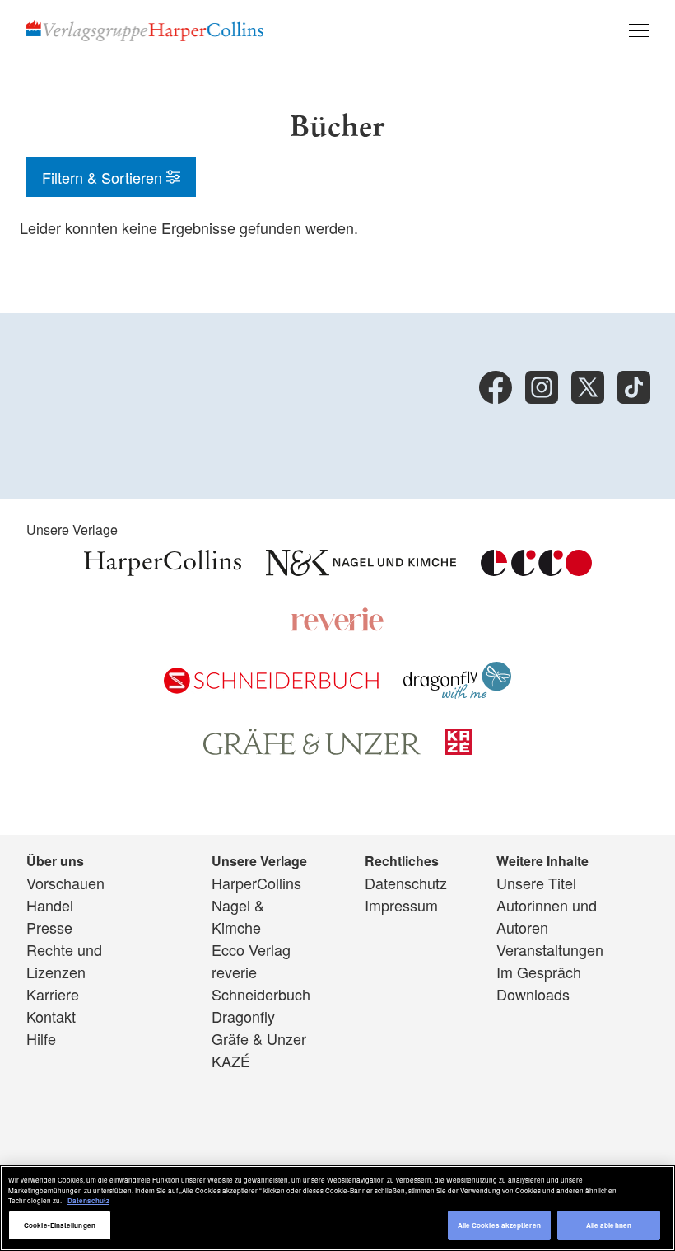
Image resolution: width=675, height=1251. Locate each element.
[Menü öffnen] (639, 30)
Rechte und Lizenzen (64, 960)
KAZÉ (231, 1060)
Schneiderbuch (261, 994)
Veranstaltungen (549, 949)
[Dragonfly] (457, 692)
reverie (234, 971)
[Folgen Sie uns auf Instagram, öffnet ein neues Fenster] (541, 387)
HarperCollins (256, 882)
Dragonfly (243, 1016)
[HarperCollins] (162, 569)
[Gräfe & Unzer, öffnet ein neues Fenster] (312, 749)
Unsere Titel (536, 882)
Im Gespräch (538, 971)
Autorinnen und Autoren (546, 916)
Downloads (533, 994)
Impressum (401, 905)
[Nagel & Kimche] (361, 569)
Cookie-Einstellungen (59, 1225)
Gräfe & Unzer (259, 1038)
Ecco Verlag (251, 949)
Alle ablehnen (608, 1225)
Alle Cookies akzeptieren (499, 1225)
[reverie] (337, 625)
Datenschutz (406, 882)
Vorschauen (65, 882)
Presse (49, 927)
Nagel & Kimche (238, 916)
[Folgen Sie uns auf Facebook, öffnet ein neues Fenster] (495, 387)
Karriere (52, 994)
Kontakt (51, 1016)
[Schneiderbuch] (271, 687)
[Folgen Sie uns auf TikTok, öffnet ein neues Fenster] (633, 387)
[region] (337, 1208)
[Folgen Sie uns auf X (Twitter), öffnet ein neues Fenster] (587, 387)
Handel (49, 905)
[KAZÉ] (458, 748)
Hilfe (41, 1038)
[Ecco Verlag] (536, 569)
